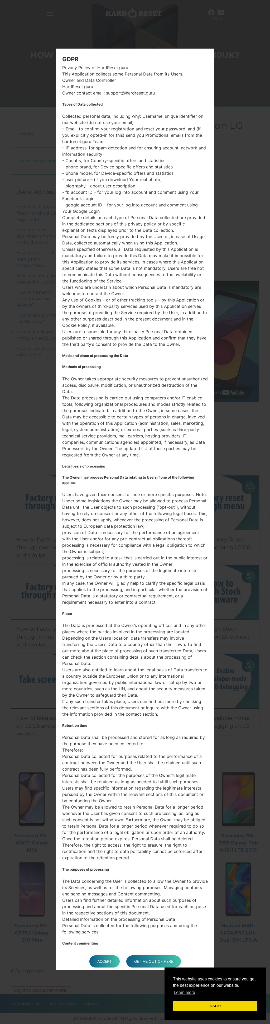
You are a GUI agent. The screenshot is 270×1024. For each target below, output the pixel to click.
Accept (104, 961)
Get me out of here (153, 961)
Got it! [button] (215, 1006)
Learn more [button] (184, 992)
